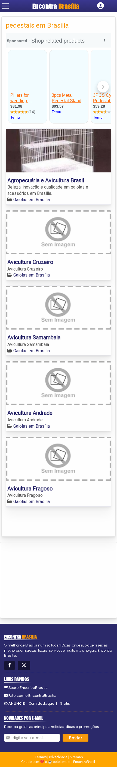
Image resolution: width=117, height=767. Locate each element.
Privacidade (58, 757)
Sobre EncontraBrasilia (28, 688)
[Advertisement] (45, 579)
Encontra (55, 6)
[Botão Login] (100, 6)
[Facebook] (9, 665)
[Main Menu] (5, 6)
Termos (41, 757)
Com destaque (41, 703)
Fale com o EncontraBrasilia (32, 695)
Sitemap (76, 757)
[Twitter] (24, 665)
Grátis (65, 703)
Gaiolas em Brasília (31, 199)
